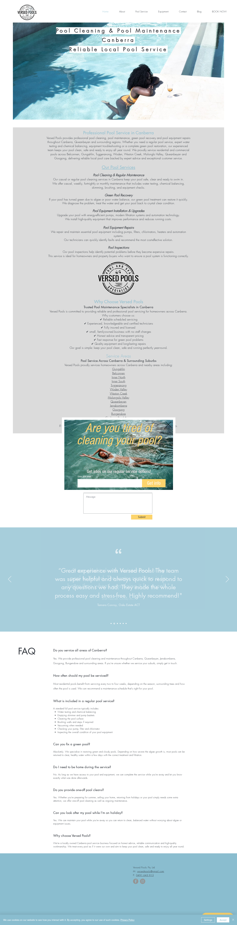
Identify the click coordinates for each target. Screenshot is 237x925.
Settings (208, 919)
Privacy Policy (127, 919)
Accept (223, 919)
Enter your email (84, 476)
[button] (168, 424)
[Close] (233, 919)
